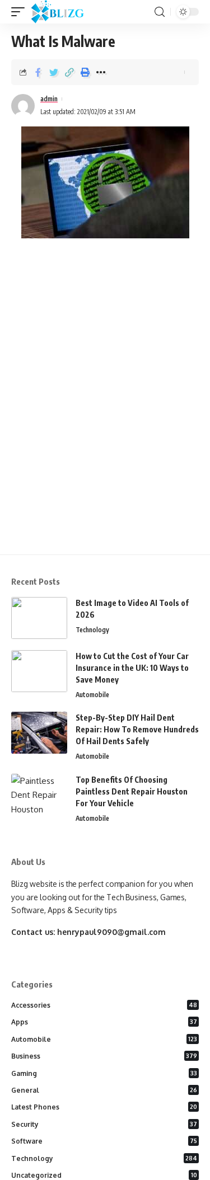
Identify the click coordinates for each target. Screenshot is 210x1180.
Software (104, 1141)
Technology (92, 630)
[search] (159, 12)
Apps (104, 1022)
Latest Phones (104, 1107)
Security (104, 1124)
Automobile (92, 694)
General (104, 1090)
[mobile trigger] (20, 11)
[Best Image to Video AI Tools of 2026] (39, 618)
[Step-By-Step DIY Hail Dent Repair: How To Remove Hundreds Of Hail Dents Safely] (39, 733)
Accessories (104, 1005)
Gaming (104, 1073)
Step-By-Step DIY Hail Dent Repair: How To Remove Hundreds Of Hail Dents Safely (137, 729)
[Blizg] (65, 11)
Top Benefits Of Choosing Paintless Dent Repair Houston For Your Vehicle (132, 791)
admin (49, 99)
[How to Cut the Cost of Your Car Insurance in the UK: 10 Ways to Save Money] (39, 671)
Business (104, 1056)
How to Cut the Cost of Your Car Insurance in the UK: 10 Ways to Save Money (132, 667)
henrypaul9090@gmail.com (111, 932)
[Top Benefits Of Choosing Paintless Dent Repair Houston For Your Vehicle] (39, 795)
